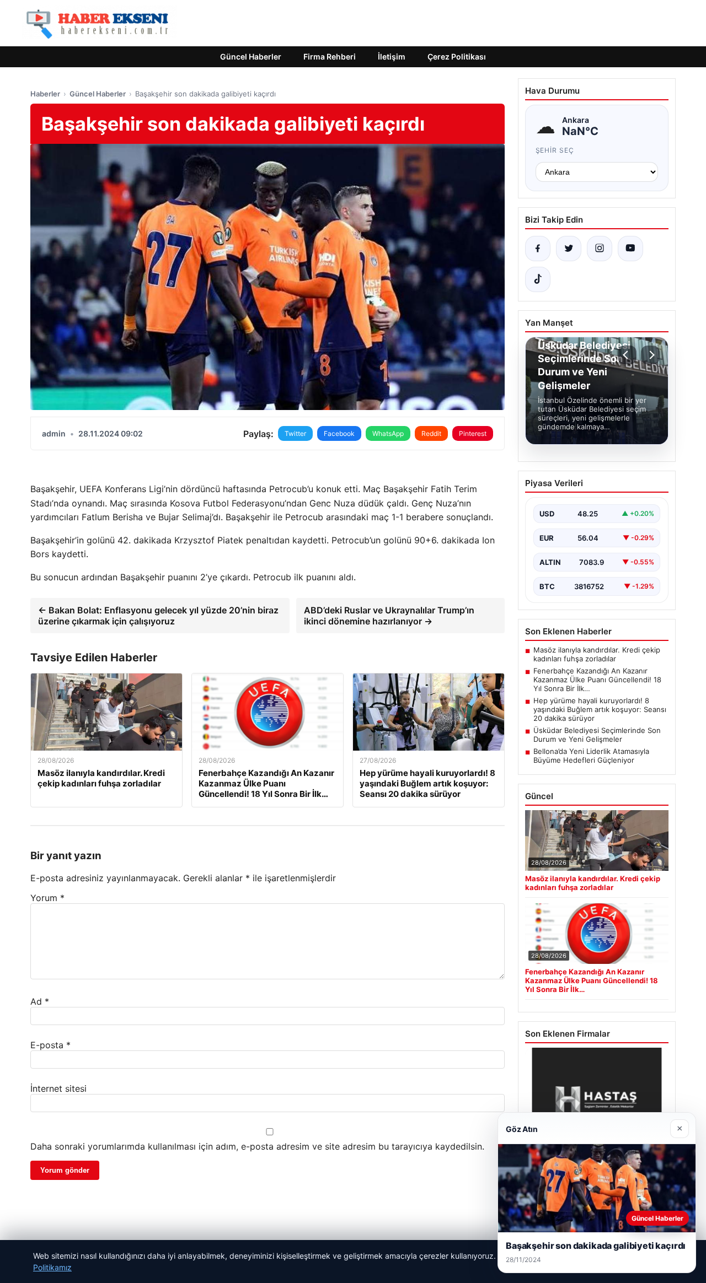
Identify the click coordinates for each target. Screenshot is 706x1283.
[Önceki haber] (627, 355)
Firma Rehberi (329, 56)
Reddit (431, 433)
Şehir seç (555, 150)
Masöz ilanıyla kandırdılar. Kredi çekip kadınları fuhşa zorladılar (596, 654)
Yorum (47, 897)
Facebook (339, 433)
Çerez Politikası (456, 56)
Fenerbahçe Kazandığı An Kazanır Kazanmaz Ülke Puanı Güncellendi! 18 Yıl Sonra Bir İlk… (597, 679)
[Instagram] (599, 248)
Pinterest (472, 433)
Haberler (45, 93)
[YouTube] (630, 248)
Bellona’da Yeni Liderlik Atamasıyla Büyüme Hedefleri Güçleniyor (591, 755)
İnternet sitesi (58, 1088)
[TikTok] (537, 279)
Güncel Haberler (250, 56)
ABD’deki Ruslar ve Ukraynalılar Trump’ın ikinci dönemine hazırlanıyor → (389, 616)
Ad (39, 1001)
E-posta (50, 1044)
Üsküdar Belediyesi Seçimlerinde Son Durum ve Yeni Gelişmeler (597, 734)
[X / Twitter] (568, 248)
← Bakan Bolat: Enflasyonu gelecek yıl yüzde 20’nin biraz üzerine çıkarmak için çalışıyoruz (158, 616)
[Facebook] (537, 248)
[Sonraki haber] (650, 355)
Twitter (295, 433)
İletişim (391, 56)
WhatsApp (388, 433)
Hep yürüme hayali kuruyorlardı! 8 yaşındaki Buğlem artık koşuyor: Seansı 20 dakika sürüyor (599, 709)
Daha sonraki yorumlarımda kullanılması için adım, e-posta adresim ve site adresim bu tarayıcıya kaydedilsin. (257, 1146)
